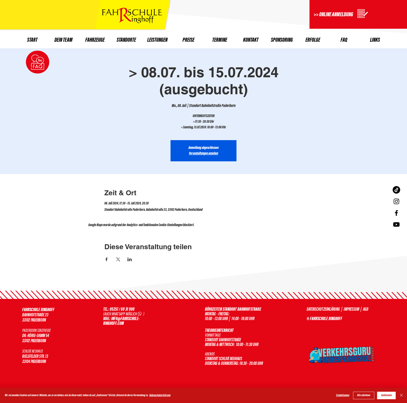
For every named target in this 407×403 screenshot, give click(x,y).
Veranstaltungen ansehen (203, 153)
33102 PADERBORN (34, 341)
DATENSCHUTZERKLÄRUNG (323, 309)
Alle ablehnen (363, 395)
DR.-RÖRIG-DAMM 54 (35, 336)
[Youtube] (396, 224)
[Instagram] (396, 201)
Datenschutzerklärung (160, 395)
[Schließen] (401, 395)
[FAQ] (37, 62)
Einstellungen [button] (342, 395)
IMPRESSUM (351, 309)
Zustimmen (386, 395)
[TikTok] (396, 190)
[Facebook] (396, 213)
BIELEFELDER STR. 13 (35, 356)
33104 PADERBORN (34, 361)
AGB (365, 309)
